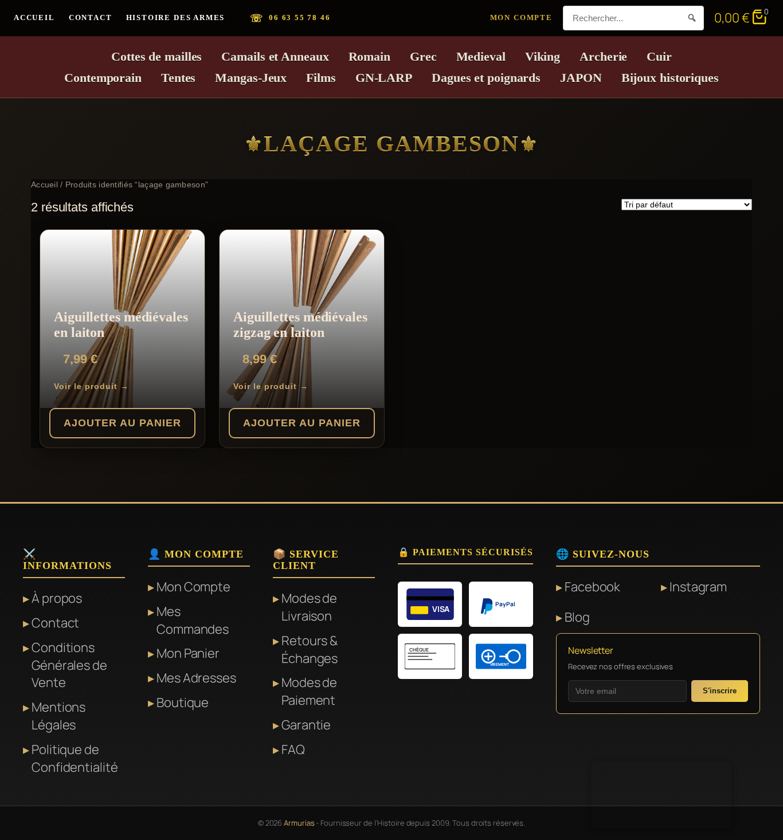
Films (321, 77)
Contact (90, 17)
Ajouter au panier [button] (122, 423)
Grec (423, 56)
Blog (577, 617)
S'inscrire (720, 690)
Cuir (659, 56)
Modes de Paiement (309, 691)
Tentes (178, 77)
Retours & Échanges (309, 649)
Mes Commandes (192, 620)
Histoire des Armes (175, 17)
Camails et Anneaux (274, 56)
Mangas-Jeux (251, 77)
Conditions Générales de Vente (69, 665)
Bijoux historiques (670, 77)
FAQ (293, 749)
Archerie (603, 56)
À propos (57, 598)
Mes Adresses (196, 677)
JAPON (581, 77)
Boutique (182, 702)
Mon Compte (521, 17)
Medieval (481, 56)
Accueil (34, 17)
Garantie (306, 724)
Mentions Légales (58, 715)
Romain (369, 56)
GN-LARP (383, 77)
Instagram (698, 586)
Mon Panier (188, 653)
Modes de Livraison (309, 607)
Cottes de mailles (156, 56)
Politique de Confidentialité (75, 758)
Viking (542, 56)
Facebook (592, 586)
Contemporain (103, 77)
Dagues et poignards (486, 77)
